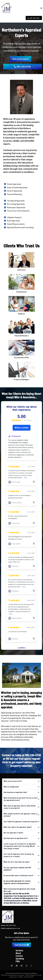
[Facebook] (11, 966)
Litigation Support (14, 217)
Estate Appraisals (14, 184)
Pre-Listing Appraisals (16, 204)
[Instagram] (26, 966)
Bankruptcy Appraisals (16, 207)
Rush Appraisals (13, 220)
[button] (41, 8)
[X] (31, 966)
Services (19, 950)
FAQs (18, 961)
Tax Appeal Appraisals (16, 200)
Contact (19, 955)
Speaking (20, 958)
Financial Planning (14, 194)
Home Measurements (16, 224)
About (18, 953)
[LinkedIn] (16, 966)
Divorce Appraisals (14, 191)
